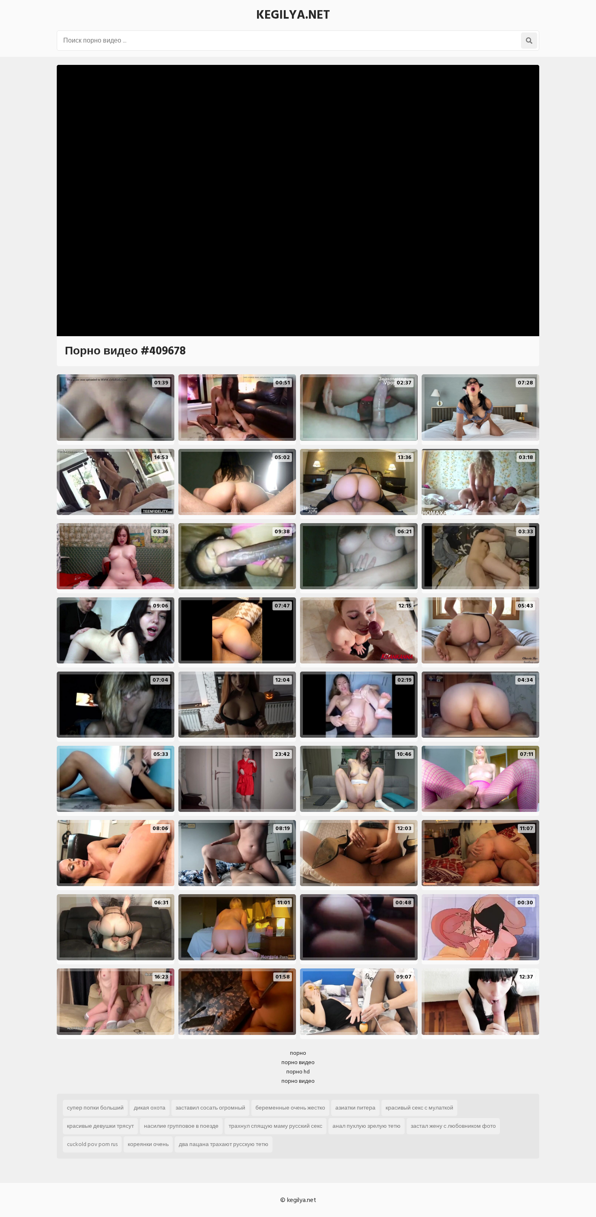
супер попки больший (95, 1107)
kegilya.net (293, 15)
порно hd (298, 1071)
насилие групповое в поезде (181, 1126)
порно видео (298, 1062)
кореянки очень (148, 1144)
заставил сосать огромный (210, 1107)
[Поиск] (529, 40)
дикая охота (149, 1107)
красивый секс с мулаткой (419, 1107)
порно (298, 1053)
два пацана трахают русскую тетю (223, 1144)
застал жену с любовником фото (453, 1126)
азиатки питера (355, 1107)
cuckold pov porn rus (92, 1144)
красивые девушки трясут (100, 1126)
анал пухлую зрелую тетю (366, 1126)
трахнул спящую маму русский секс (275, 1126)
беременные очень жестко (290, 1107)
